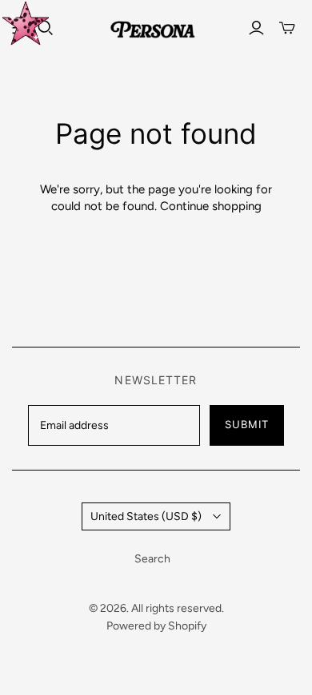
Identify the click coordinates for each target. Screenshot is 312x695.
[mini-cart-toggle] (287, 28)
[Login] (256, 28)
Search (152, 559)
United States (146, 516)
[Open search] (46, 28)
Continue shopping (211, 206)
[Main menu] (20, 28)
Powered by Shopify (156, 626)
